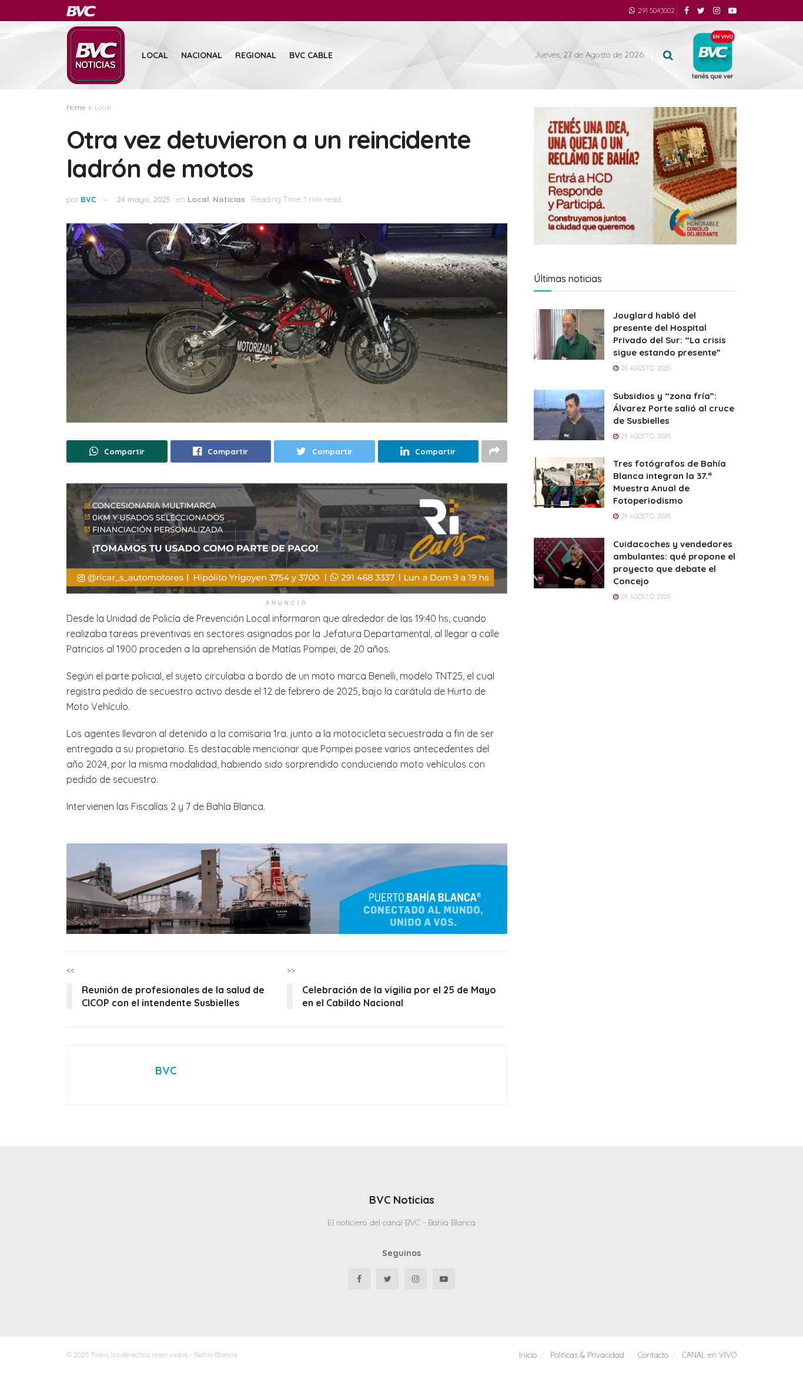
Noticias (229, 199)
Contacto (653, 1354)
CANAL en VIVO (709, 1354)
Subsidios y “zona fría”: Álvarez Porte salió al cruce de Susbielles (673, 408)
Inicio (528, 1354)
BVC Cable (311, 55)
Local (155, 55)
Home (75, 107)
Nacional (201, 55)
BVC (88, 199)
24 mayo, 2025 (143, 199)
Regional (255, 55)
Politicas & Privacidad (587, 1354)
